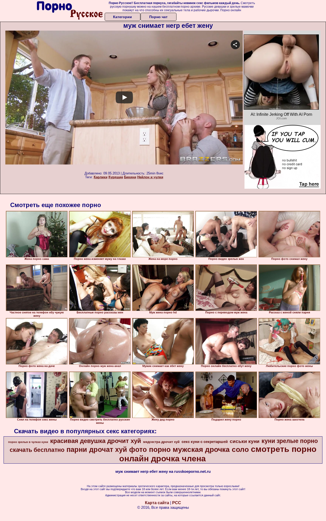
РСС (176, 503)
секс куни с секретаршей (205, 442)
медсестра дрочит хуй (161, 442)
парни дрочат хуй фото (106, 449)
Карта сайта (157, 503)
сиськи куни (245, 441)
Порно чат (158, 17)
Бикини (130, 177)
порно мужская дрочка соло (199, 449)
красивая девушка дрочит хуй (95, 440)
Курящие (115, 177)
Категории (122, 17)
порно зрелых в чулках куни (28, 441)
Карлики (100, 177)
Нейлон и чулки (150, 177)
